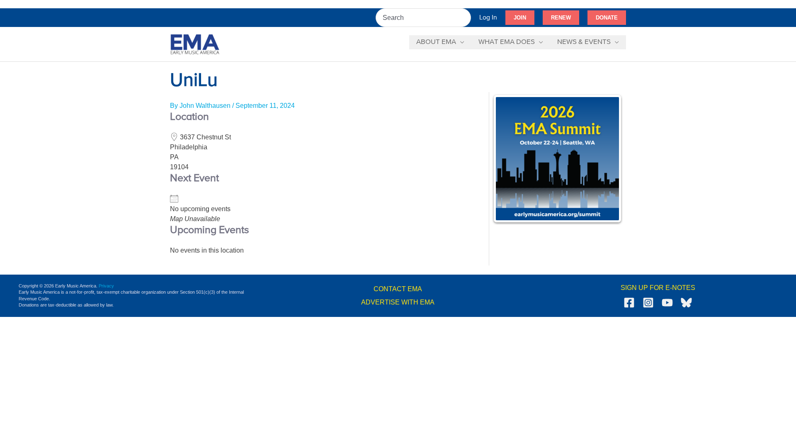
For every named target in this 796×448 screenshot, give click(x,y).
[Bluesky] (686, 302)
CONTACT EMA (398, 288)
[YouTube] (667, 302)
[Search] (465, 18)
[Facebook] (629, 302)
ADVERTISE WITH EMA (397, 302)
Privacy (106, 285)
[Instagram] (648, 302)
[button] (519, 17)
